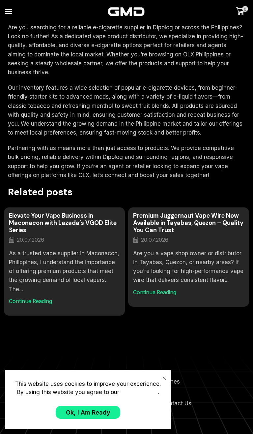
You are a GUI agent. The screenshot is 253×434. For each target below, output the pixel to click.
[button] (8, 11)
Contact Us (176, 403)
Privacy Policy (139, 392)
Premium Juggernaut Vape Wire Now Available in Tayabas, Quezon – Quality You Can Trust (188, 223)
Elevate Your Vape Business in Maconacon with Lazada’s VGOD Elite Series (63, 223)
